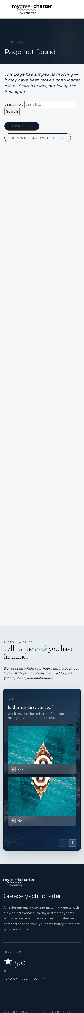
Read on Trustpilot (24, 978)
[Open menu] (68, 9)
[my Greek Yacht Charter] (32, 9)
